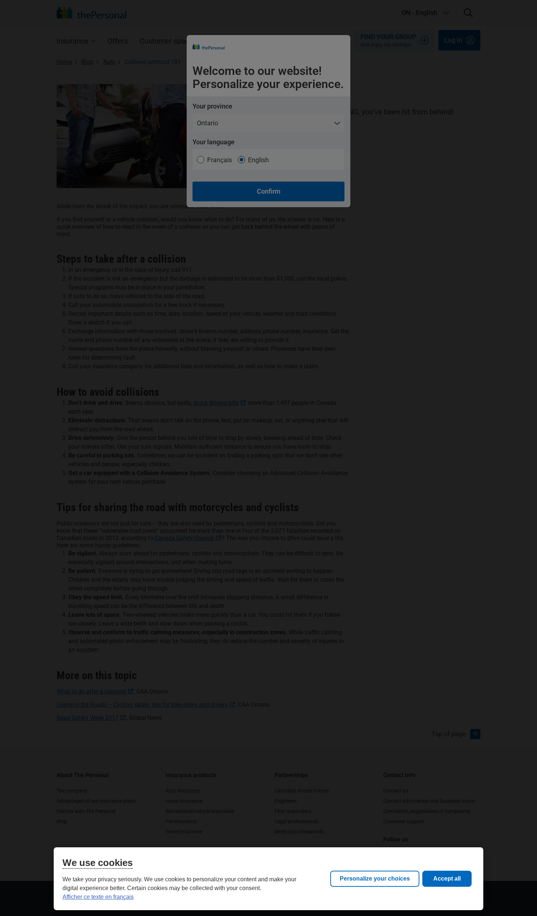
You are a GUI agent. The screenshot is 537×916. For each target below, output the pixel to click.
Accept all (447, 878)
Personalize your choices (375, 878)
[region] (268, 878)
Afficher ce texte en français (98, 897)
